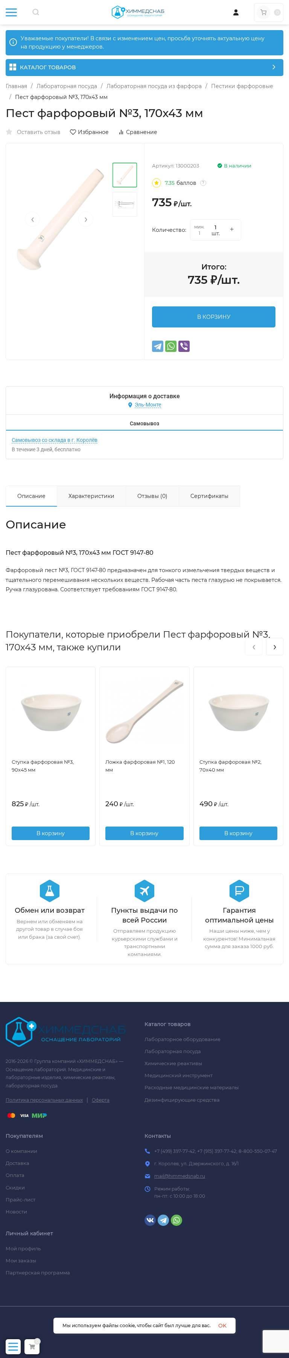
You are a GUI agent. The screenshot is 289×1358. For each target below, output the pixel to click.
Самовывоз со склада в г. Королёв (54, 440)
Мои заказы (21, 1261)
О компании (21, 1151)
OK (222, 1325)
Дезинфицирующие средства (182, 1100)
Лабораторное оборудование (182, 1039)
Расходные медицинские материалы (191, 1087)
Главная (16, 86)
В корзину (51, 833)
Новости (16, 1212)
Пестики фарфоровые (242, 86)
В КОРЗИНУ (214, 317)
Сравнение (141, 132)
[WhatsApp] (170, 346)
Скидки (15, 1187)
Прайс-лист (20, 1200)
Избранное (93, 132)
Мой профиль (23, 1248)
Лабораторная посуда (67, 86)
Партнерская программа (38, 1273)
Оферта (101, 1100)
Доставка (17, 1163)
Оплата (15, 1175)
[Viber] (184, 346)
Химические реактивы (173, 1063)
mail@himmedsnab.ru (179, 1176)
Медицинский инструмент (178, 1075)
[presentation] (32, 219)
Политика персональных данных (44, 1100)
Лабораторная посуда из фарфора (154, 86)
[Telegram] (157, 346)
